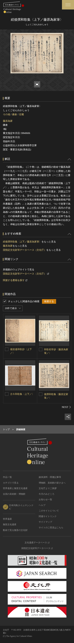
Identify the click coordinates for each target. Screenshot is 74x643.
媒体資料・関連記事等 (50, 477)
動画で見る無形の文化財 (15, 530)
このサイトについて (49, 510)
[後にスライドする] (66, 407)
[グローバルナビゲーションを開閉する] (68, 4)
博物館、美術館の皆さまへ (52, 482)
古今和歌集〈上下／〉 (22, 394)
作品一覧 (7, 477)
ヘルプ (42, 505)
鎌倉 (14, 114)
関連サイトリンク (48, 516)
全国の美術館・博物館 (14, 494)
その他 (6, 114)
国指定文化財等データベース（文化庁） (24, 250)
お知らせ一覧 (45, 499)
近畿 (21, 114)
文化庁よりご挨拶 (48, 488)
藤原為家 (8, 121)
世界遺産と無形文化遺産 (15, 488)
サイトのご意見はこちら (51, 527)
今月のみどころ (46, 494)
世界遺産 (7, 519)
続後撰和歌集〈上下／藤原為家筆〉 (22, 241)
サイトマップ (45, 522)
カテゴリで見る (11, 482)
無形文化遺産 (9, 524)
